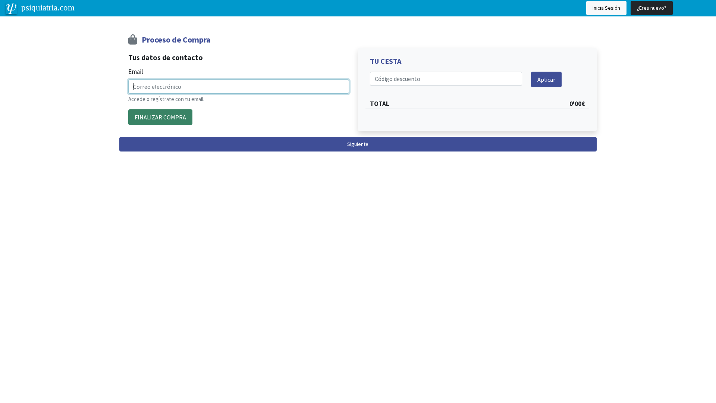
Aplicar (546, 79)
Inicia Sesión (606, 7)
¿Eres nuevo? (651, 7)
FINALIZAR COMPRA (160, 117)
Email (135, 72)
